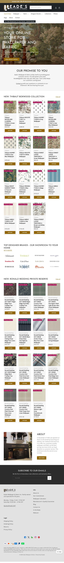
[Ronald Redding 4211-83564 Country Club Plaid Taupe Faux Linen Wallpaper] (24, 395)
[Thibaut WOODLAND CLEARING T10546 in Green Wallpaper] (10, 107)
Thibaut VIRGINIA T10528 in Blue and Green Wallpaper (24, 189)
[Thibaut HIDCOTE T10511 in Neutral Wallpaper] (24, 107)
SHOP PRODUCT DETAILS (11, 59)
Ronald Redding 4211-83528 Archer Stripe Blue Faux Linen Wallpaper (39, 338)
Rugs (5, 18)
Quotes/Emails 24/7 (10, 506)
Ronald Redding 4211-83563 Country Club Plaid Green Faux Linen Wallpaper (39, 303)
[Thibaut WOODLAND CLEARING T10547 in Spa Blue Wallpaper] (54, 107)
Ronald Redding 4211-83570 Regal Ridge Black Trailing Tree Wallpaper (10, 374)
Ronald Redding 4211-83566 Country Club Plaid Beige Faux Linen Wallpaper (54, 374)
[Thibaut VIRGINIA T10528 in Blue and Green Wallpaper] (24, 175)
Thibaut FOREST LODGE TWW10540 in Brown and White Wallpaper (39, 223)
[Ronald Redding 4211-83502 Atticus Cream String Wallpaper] (54, 324)
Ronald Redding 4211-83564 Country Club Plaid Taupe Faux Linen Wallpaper (24, 409)
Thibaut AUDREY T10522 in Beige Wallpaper (39, 188)
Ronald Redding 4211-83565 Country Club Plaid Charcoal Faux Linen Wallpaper (9, 410)
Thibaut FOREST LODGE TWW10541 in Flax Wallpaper (53, 155)
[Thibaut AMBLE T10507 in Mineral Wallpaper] (54, 175)
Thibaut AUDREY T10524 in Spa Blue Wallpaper (10, 154)
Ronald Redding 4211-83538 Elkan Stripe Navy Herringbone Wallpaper (24, 338)
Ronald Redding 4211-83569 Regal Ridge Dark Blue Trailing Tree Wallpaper (24, 303)
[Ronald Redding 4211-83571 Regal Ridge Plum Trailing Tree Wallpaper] (10, 289)
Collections (48, 14)
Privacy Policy (8, 529)
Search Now (7, 14)
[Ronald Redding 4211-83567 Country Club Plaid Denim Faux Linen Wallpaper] (39, 359)
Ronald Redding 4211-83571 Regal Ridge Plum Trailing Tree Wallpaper (10, 303)
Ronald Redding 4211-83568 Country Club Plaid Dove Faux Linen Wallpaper (24, 374)
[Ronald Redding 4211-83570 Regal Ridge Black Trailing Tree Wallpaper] (10, 359)
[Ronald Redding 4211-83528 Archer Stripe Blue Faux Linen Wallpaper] (39, 324)
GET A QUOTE (8, 250)
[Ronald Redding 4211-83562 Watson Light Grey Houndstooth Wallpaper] (39, 395)
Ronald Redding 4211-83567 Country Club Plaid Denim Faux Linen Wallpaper (39, 374)
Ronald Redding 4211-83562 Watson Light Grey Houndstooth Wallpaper (39, 410)
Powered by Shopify (40, 554)
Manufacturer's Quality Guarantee (43, 501)
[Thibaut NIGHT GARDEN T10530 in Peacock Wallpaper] (10, 175)
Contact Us (36, 507)
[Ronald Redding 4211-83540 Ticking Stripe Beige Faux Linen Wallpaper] (10, 324)
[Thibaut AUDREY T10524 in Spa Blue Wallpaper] (10, 142)
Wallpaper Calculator (39, 499)
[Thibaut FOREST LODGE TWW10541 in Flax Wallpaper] (54, 142)
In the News (36, 510)
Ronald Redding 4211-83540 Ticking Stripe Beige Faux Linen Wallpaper (10, 338)
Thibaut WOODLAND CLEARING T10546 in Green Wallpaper (10, 121)
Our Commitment (38, 496)
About (11, 18)
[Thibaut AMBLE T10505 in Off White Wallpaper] (10, 209)
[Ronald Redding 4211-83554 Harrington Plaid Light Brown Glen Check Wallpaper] (54, 289)
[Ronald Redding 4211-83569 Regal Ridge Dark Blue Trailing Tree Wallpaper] (24, 289)
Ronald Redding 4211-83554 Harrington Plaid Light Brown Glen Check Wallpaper (54, 303)
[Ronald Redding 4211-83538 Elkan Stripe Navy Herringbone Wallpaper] (24, 324)
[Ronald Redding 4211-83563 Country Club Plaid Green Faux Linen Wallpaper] (39, 289)
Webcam (36, 513)
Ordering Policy (8, 524)
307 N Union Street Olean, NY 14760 (24, 1)
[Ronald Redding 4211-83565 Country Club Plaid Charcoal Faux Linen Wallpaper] (10, 395)
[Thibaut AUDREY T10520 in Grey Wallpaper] (39, 107)
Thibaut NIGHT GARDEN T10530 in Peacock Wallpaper (10, 189)
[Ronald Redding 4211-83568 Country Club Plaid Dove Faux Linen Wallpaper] (24, 359)
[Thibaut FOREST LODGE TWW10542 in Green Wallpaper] (39, 142)
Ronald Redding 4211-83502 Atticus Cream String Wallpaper (54, 338)
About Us (36, 493)
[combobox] (41, 7)
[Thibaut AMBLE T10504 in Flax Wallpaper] (24, 209)
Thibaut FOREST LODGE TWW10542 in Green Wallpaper (39, 155)
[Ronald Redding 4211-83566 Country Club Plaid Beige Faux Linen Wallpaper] (54, 359)
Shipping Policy (8, 521)
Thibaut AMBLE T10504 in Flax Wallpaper (24, 221)
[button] (59, 7)
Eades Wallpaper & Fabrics (29, 554)
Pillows (56, 14)
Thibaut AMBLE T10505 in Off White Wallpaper (10, 221)
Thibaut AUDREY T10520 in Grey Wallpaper (39, 119)
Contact (17, 18)
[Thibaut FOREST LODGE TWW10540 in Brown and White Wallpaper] (39, 209)
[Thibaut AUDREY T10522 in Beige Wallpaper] (39, 175)
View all (58, 97)
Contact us (19, 83)
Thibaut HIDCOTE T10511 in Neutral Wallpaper (24, 120)
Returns (6, 527)
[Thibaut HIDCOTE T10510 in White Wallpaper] (24, 142)
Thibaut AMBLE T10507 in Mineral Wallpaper (53, 189)
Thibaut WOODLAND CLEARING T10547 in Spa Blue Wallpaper (53, 121)
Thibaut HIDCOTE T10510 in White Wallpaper (24, 154)
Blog (34, 504)
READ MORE (42, 458)
